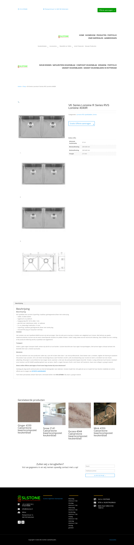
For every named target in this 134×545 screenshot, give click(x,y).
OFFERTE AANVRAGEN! (39, 371)
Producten (101, 35)
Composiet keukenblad (86, 65)
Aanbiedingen (110, 38)
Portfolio (112, 35)
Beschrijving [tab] (19, 303)
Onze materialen (95, 38)
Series (95, 114)
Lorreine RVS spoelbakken (84, 114)
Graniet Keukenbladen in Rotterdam (100, 68)
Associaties (112, 540)
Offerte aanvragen (106, 10)
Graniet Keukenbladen (72, 68)
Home (81, 35)
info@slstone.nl (27, 509)
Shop (24, 86)
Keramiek (102, 65)
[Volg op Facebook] (19, 522)
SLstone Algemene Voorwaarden (53, 498)
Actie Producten (79, 46)
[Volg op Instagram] (22, 522)
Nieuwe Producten (90, 46)
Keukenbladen (42, 46)
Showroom (90, 35)
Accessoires (53, 46)
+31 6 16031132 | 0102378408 (28, 505)
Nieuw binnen (45, 65)
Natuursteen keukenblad (64, 65)
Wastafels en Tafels (65, 46)
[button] (18, 102)
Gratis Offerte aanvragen (80, 123)
